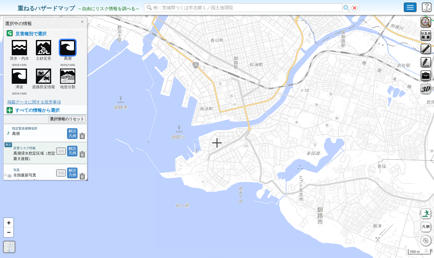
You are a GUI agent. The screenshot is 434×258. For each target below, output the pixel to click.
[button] (8, 223)
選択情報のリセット (67, 119)
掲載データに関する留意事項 (34, 102)
